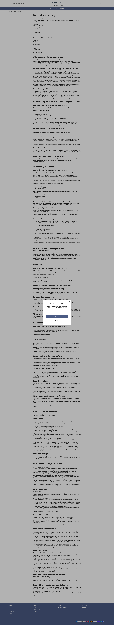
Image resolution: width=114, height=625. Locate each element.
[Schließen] (69, 301)
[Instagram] (57, 320)
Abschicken (57, 316)
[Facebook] (55, 320)
